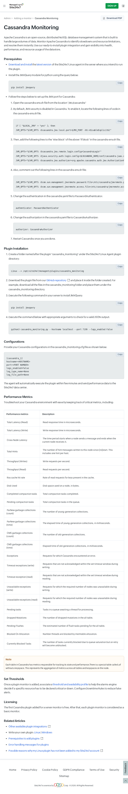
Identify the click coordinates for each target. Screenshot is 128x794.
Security (114, 769)
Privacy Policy (29, 769)
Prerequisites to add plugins (24, 738)
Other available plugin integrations (28, 726)
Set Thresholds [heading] (14, 679)
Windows (47, 732)
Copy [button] (120, 83)
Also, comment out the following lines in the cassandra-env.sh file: (68, 178)
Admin (7, 18)
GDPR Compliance (73, 769)
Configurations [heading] (14, 341)
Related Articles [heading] (14, 721)
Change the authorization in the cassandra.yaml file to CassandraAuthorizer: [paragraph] (55, 217)
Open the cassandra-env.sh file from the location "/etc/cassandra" (49, 102)
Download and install (20, 64)
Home (12, 769)
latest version (44, 64)
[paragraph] (68, 140)
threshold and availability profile (70, 684)
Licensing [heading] (10, 702)
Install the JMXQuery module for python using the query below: (65, 81)
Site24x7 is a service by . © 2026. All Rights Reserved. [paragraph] (64, 785)
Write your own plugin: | (30, 732)
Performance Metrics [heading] (18, 396)
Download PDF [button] (114, 18)
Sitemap (64, 776)
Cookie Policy (50, 769)
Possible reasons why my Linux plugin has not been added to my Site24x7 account (54, 750)
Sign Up (112, 6)
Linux (37, 732)
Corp (66, 785)
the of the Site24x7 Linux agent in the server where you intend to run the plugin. (66, 67)
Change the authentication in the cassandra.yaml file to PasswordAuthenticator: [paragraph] (58, 196)
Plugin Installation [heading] (16, 248)
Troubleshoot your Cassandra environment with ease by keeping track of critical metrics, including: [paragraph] (59, 402)
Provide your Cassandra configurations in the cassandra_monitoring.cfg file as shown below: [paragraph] (55, 347)
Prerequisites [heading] (13, 59)
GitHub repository (56, 280)
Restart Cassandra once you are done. (34, 238)
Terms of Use (96, 769)
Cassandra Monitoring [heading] (31, 27)
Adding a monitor (23, 18)
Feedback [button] (125, 768)
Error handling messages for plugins (29, 744)
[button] (4, 5)
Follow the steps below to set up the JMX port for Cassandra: (66, 167)
